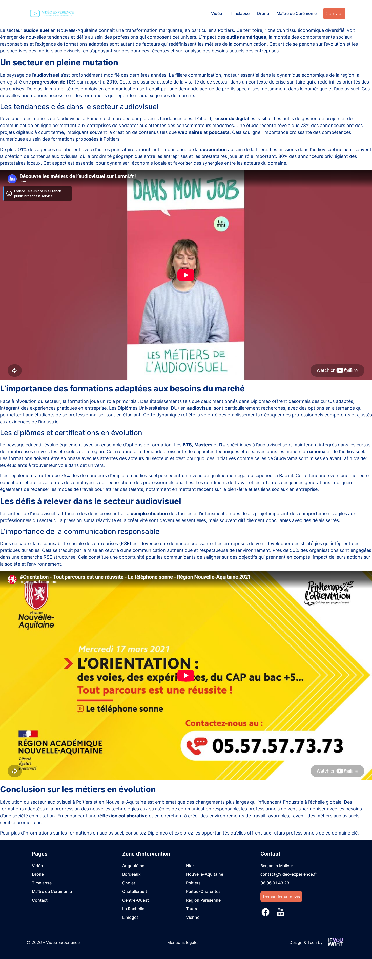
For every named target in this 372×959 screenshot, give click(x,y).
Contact (334, 13)
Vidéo (216, 13)
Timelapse (240, 13)
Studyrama (285, 458)
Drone (263, 13)
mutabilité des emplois (73, 88)
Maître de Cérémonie (297, 13)
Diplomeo (261, 401)
